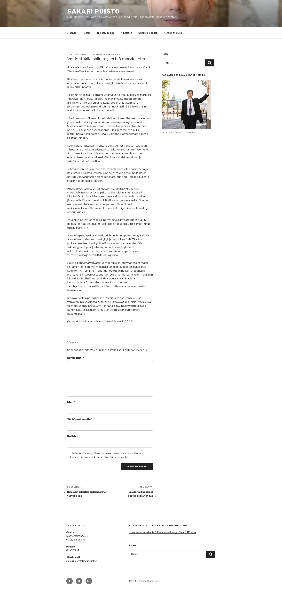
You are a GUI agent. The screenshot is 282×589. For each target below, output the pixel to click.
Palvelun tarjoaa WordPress (144, 581)
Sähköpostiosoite (80, 419)
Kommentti (75, 357)
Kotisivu (72, 436)
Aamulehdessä (114, 321)
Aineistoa (126, 32)
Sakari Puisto (93, 11)
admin (119, 54)
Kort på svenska (173, 32)
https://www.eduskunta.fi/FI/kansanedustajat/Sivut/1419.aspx (162, 532)
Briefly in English (148, 32)
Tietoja (86, 32)
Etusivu (71, 32)
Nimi (71, 402)
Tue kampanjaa (106, 32)
